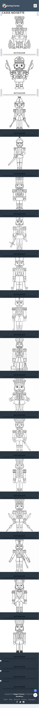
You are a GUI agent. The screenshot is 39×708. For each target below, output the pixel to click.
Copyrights (31, 699)
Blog (10, 699)
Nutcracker (19, 53)
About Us (17, 699)
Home (6, 699)
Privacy (24, 699)
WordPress (19, 696)
